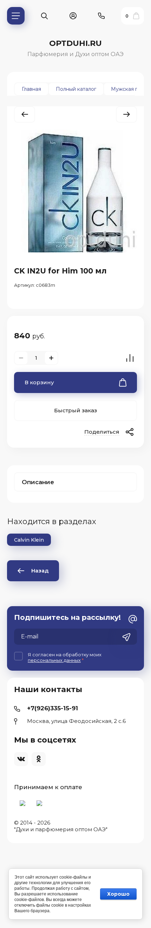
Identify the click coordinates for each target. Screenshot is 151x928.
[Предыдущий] (24, 114)
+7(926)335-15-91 (52, 708)
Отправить (126, 637)
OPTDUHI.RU (75, 43)
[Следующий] (126, 114)
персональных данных (54, 660)
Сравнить (130, 358)
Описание (38, 482)
